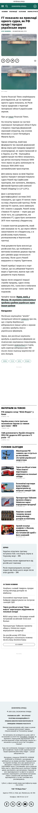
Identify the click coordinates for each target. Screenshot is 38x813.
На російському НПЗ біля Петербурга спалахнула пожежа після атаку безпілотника (18, 637)
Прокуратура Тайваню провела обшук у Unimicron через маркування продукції (26, 501)
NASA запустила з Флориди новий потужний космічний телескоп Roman (18, 618)
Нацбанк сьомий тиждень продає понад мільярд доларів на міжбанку (25, 515)
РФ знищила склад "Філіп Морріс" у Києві (17, 413)
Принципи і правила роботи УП (19, 723)
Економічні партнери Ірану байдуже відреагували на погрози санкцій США (25, 487)
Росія (12, 361)
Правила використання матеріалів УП (19, 721)
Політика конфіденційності (19, 718)
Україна (5, 361)
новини (5, 12)
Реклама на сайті (13, 715)
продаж (27, 361)
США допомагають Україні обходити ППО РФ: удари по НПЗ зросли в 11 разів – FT (17, 435)
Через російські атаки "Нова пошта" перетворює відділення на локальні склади (26, 472)
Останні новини (10, 584)
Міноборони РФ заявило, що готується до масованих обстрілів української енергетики (26, 455)
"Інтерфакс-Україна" (27, 737)
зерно (19, 361)
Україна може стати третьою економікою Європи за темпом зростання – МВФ (15, 423)
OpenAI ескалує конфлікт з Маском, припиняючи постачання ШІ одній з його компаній (26, 530)
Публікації (13, 12)
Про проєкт (26, 715)
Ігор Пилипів (6, 31)
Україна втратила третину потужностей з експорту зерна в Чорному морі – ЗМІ (18, 553)
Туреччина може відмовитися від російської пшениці (18, 562)
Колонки (22, 12)
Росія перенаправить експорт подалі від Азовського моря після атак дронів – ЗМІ (18, 570)
